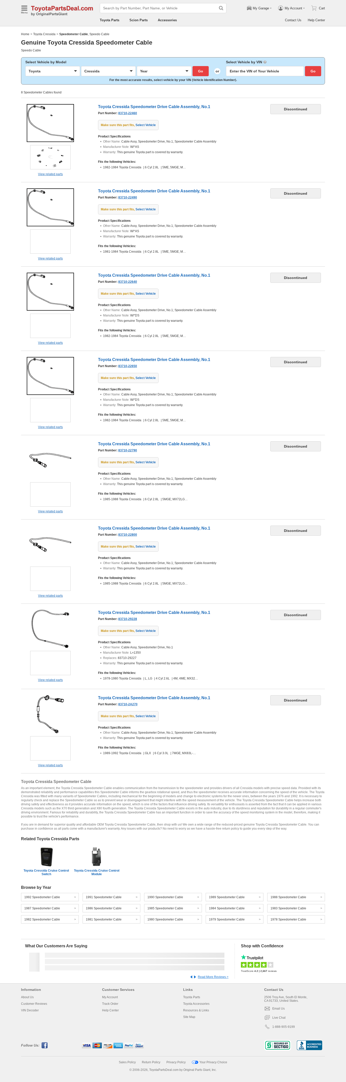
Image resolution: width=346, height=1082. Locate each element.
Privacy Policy (176, 1062)
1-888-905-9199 (283, 1027)
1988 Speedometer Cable (288, 897)
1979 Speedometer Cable (227, 919)
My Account (110, 997)
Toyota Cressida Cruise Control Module (96, 872)
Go (200, 71)
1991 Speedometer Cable (104, 897)
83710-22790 (127, 450)
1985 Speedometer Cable (165, 908)
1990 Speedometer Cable (165, 897)
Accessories (167, 20)
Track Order (110, 1004)
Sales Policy (127, 1062)
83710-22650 (127, 366)
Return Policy (151, 1062)
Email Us (278, 1008)
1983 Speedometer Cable (288, 908)
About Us (27, 997)
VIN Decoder (30, 1010)
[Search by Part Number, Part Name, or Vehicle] (221, 8)
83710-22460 (127, 113)
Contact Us (293, 20)
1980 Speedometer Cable (165, 919)
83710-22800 (127, 534)
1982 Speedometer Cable (42, 919)
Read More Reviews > (213, 977)
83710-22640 (127, 282)
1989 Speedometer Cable (227, 897)
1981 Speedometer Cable (104, 919)
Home (25, 34)
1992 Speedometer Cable (42, 897)
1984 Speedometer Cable (227, 908)
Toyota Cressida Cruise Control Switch (46, 872)
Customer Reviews (34, 1004)
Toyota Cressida (44, 34)
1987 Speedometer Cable (42, 908)
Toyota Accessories (196, 1004)
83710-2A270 (128, 704)
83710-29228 (127, 619)
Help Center (316, 20)
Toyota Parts (109, 20)
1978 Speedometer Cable (288, 919)
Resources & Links (196, 1010)
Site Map (189, 1017)
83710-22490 (127, 197)
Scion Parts (138, 20)
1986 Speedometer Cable (104, 908)
